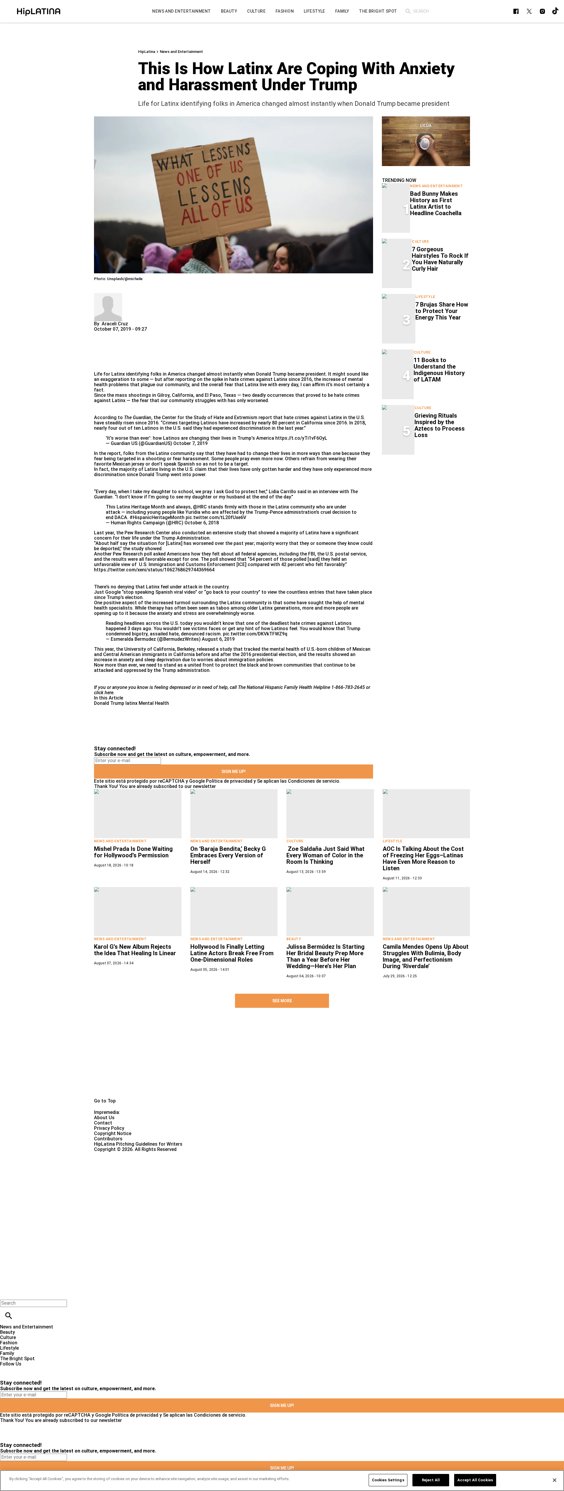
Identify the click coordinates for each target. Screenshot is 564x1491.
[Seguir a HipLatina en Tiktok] (555, 11)
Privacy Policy (109, 1128)
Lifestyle (425, 297)
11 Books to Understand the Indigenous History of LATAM (439, 370)
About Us (104, 1117)
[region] (282, 1480)
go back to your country (232, 592)
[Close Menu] (6, 1293)
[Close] (554, 1480)
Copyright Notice (112, 1133)
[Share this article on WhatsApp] (101, 334)
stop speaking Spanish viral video (159, 592)
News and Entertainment (181, 51)
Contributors (108, 1139)
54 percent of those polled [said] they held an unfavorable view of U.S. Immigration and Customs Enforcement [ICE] (220, 561)
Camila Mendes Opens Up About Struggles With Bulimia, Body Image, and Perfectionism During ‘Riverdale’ (426, 956)
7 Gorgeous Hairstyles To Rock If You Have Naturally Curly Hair (440, 259)
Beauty (293, 939)
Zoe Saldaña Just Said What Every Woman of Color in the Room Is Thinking (325, 855)
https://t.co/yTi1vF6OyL (301, 438)
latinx (131, 703)
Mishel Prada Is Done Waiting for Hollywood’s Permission (133, 852)
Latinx (280, 379)
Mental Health (154, 703)
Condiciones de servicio (313, 781)
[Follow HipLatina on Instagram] (542, 11)
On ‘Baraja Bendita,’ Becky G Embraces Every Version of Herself (228, 855)
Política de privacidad (229, 781)
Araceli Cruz (115, 324)
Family (7, 1353)
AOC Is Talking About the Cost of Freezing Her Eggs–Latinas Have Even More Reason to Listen (423, 858)
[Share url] (100, 365)
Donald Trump (271, 374)
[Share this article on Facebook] (115, 334)
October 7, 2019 (190, 443)
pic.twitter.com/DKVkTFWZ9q (255, 634)
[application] (426, 141)
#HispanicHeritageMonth (157, 517)
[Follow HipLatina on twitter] (529, 11)
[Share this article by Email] (143, 334)
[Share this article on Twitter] (130, 334)
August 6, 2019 (218, 639)
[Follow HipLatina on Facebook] (516, 11)
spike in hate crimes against (242, 379)
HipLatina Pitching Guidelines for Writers (138, 1144)
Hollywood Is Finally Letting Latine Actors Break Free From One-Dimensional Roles (231, 953)
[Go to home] (282, 1059)
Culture (420, 241)
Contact (103, 1123)
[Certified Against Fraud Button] (115, 1154)
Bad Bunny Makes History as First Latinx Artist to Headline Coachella (435, 203)
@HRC (200, 507)
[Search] (408, 11)
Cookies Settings (388, 1480)
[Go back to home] (231, 1173)
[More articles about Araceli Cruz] (108, 295)
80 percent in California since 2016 (309, 423)
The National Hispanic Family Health (275, 687)
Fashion (8, 1343)
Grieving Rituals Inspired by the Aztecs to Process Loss (439, 425)
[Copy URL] (108, 351)
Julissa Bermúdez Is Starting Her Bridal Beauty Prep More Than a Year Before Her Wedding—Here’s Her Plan (325, 956)
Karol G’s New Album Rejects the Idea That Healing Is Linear (135, 950)
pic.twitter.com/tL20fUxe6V (216, 517)
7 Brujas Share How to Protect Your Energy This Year (441, 311)
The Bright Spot (17, 1358)
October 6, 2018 (201, 523)
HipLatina (146, 51)
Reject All (431, 1480)
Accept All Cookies (475, 1480)
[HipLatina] (38, 11)
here (109, 692)
